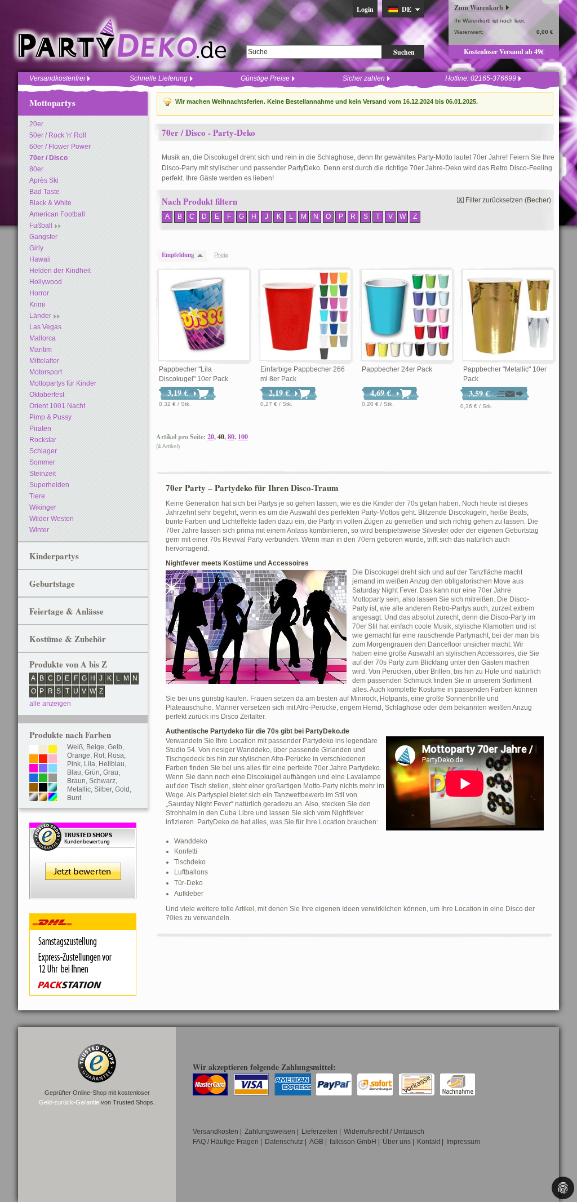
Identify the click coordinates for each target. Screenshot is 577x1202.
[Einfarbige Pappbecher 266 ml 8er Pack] (305, 315)
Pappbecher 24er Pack (397, 369)
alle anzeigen (50, 704)
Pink (74, 764)
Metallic (79, 789)
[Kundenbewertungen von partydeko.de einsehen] (82, 828)
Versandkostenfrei (57, 78)
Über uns (397, 1142)
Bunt (74, 798)
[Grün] (43, 779)
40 (221, 436)
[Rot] (43, 759)
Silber (103, 789)
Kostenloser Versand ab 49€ (504, 51)
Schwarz (102, 781)
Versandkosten (215, 1131)
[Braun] (33, 788)
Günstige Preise (265, 78)
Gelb (115, 747)
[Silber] (33, 798)
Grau (110, 772)
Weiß (75, 747)
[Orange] (33, 759)
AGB (316, 1142)
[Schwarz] (43, 788)
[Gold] (43, 798)
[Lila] (43, 769)
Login (365, 9)
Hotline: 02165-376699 (480, 78)
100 (243, 436)
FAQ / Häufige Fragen (226, 1142)
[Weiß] (33, 750)
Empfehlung (178, 254)
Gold (122, 789)
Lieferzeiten (319, 1131)
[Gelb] (52, 750)
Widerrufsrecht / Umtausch (384, 1131)
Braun (76, 781)
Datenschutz (284, 1142)
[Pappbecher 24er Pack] (407, 315)
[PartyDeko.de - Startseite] (122, 39)
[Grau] (52, 779)
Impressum (463, 1142)
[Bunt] (52, 798)
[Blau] (33, 779)
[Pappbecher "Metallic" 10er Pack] (508, 315)
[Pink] (33, 769)
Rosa (116, 755)
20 (210, 436)
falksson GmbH (353, 1142)
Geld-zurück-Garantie (69, 1102)
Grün (92, 772)
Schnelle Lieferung (159, 78)
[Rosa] (52, 759)
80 (231, 436)
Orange (78, 755)
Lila (89, 764)
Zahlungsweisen (270, 1131)
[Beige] (43, 750)
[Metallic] (52, 788)
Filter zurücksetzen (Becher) (508, 200)
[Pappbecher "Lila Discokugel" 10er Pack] (204, 315)
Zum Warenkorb (478, 7)
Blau (74, 772)
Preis (221, 254)
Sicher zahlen (364, 78)
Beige (95, 747)
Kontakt (428, 1142)
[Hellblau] (52, 769)
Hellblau (112, 764)
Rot (99, 755)
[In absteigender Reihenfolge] (202, 255)
